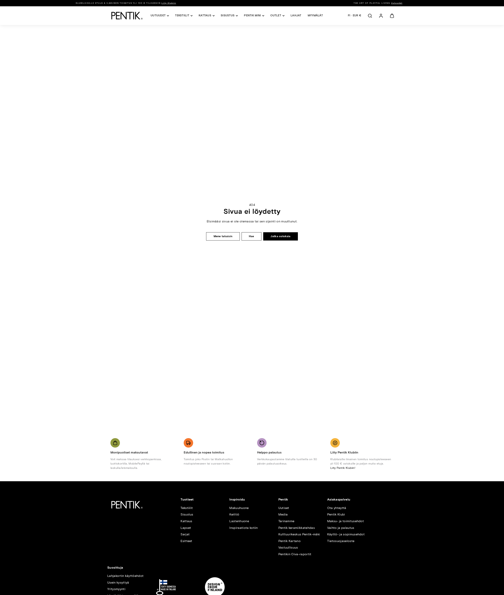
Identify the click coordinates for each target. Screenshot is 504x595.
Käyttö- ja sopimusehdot (346, 534)
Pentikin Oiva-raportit (294, 554)
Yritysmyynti (116, 589)
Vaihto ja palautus (340, 528)
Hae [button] (251, 236)
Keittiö (234, 514)
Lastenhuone (239, 521)
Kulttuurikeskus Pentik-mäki (299, 534)
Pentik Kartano (289, 541)
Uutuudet (396, 3)
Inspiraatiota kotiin (243, 528)
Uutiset (283, 508)
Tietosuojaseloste (340, 541)
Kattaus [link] (205, 15)
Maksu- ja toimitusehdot (345, 521)
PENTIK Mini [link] (252, 15)
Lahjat (296, 15)
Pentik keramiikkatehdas (296, 528)
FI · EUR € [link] (354, 15)
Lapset (186, 528)
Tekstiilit (187, 508)
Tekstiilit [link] (182, 15)
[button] (370, 15)
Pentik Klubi (336, 514)
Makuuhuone (239, 508)
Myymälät (315, 15)
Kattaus (186, 521)
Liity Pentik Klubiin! (342, 468)
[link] (381, 15)
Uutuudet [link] (158, 15)
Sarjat (185, 534)
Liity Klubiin (168, 3)
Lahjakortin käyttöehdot (125, 576)
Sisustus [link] (227, 15)
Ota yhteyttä (336, 508)
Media (283, 514)
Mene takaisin (223, 236)
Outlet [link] (275, 15)
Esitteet (186, 541)
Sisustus (187, 514)
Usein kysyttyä (118, 582)
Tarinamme (286, 521)
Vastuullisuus (288, 547)
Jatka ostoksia (280, 236)
